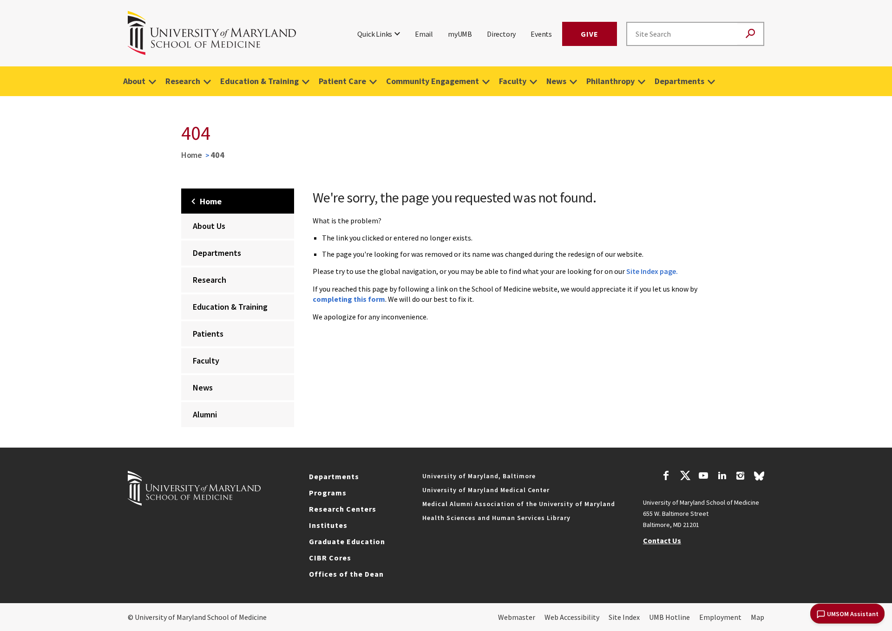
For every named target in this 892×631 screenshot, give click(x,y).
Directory (501, 34)
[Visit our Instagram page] (740, 476)
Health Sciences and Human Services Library (496, 518)
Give (589, 34)
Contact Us (662, 540)
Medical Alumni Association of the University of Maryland (518, 504)
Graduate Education (347, 541)
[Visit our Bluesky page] (759, 478)
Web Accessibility (571, 617)
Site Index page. (652, 271)
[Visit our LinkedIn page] (722, 476)
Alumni (205, 414)
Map (757, 617)
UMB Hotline (669, 617)
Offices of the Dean (346, 574)
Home (191, 155)
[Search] (750, 34)
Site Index (624, 617)
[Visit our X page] (684, 476)
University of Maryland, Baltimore (479, 476)
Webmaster (516, 617)
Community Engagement (432, 81)
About (134, 81)
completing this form (349, 299)
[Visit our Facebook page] (666, 476)
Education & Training (259, 81)
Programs (328, 492)
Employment (720, 617)
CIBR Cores (330, 557)
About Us (209, 226)
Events (541, 34)
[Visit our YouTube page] (703, 476)
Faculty (512, 81)
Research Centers (342, 509)
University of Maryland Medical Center (486, 490)
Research (182, 81)
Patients (208, 333)
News (556, 81)
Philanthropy (610, 81)
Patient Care (342, 81)
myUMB (460, 34)
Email (424, 34)
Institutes (328, 525)
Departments (679, 81)
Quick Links (374, 34)
